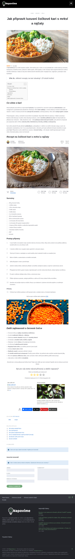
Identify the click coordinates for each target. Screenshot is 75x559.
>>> (10, 390)
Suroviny (11, 89)
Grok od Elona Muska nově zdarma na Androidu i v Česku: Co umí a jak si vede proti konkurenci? (55, 529)
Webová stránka (12, 478)
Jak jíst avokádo (41, 382)
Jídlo (42, 13)
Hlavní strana (5, 497)
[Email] (69, 497)
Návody (37, 13)
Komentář (41, 467)
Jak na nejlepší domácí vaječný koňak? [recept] (21, 434)
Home (32, 13)
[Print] (62, 142)
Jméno (8, 467)
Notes (8, 96)
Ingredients (10, 93)
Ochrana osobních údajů (30, 497)
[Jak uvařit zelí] (11, 384)
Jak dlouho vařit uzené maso (16, 436)
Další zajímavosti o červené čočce (15, 98)
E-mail (8, 473)
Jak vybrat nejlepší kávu (15, 428)
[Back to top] (72, 549)
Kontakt (4, 500)
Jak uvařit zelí (10, 382)
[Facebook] (72, 497)
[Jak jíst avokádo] (51, 398)
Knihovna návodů (16, 497)
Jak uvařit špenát (13, 430)
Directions (9, 94)
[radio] (31, 375)
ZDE (47, 296)
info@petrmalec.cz (38, 550)
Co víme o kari (10, 86)
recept (16, 419)
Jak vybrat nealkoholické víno (16, 432)
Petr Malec (16, 416)
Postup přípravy (12, 91)
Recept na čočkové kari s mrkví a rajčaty (16, 88)
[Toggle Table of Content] (24, 84)
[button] (67, 142)
